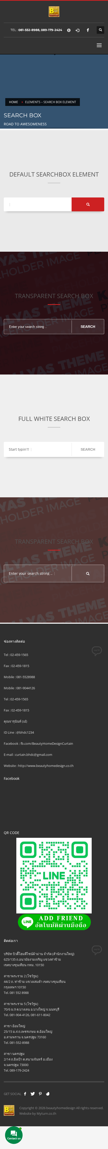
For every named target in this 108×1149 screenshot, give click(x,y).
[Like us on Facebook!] (25, 1094)
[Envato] (47, 1094)
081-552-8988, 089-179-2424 (40, 30)
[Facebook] (88, 30)
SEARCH (88, 327)
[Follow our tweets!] (32, 1094)
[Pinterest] (40, 1094)
